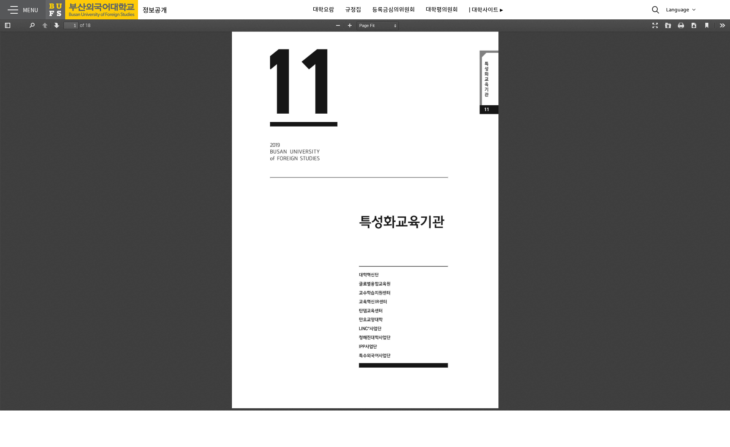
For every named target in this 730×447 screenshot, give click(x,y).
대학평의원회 (442, 9)
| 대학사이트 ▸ (486, 10)
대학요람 (323, 9)
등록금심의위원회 (393, 9)
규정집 (353, 9)
